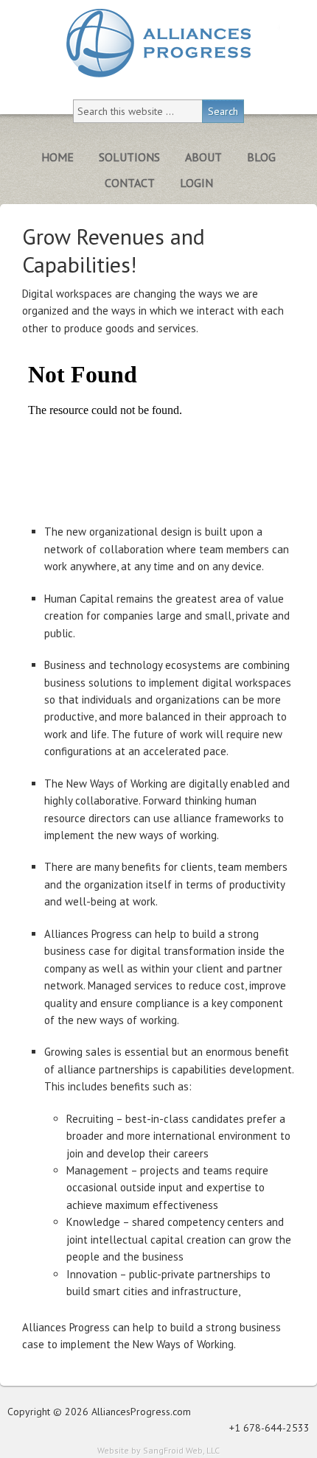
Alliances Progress (158, 43)
